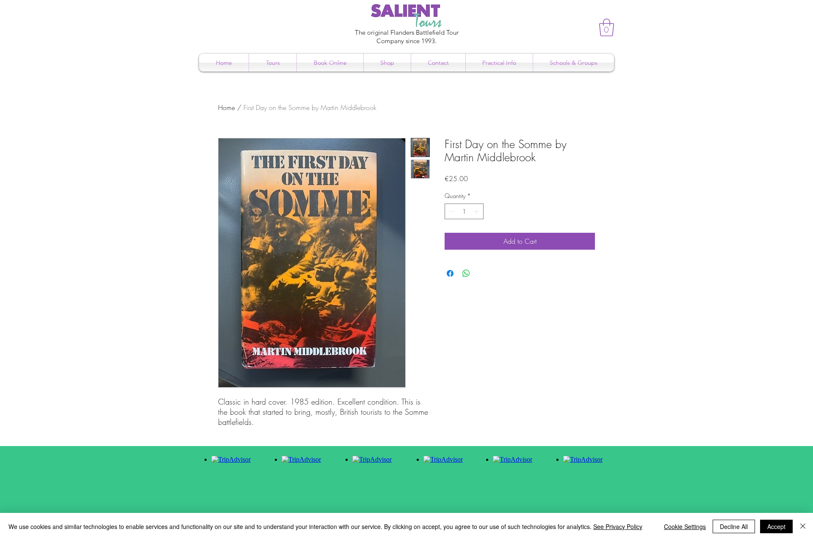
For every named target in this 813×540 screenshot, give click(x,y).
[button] (606, 27)
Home (226, 107)
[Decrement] (451, 211)
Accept (776, 526)
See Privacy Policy (617, 526)
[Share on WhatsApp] (466, 273)
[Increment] (477, 211)
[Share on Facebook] (450, 273)
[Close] (803, 526)
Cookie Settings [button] (685, 526)
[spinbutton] (464, 211)
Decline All (734, 526)
